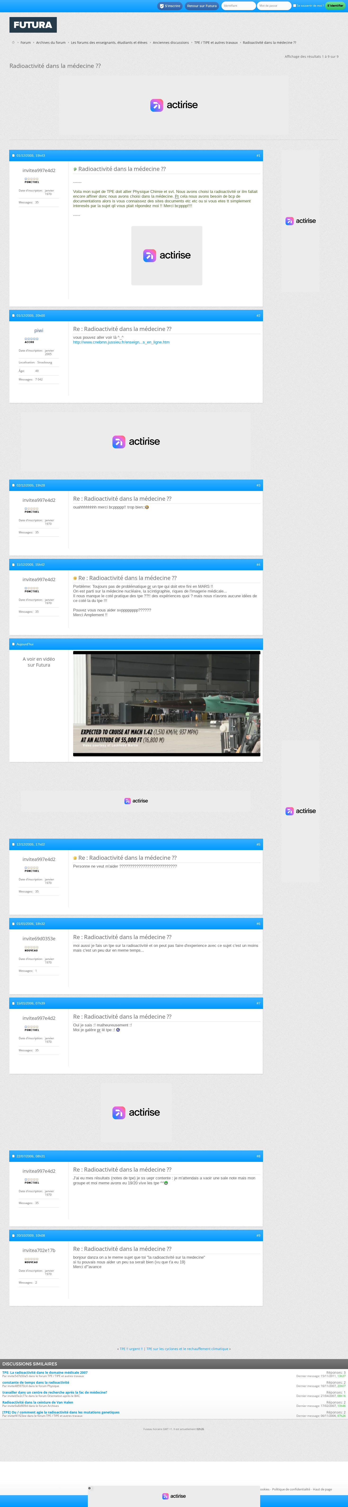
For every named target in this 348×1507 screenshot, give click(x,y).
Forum (26, 42)
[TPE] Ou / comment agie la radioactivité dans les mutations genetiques (61, 1412)
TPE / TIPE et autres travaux (216, 42)
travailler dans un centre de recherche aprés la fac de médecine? (54, 1392)
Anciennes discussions (171, 42)
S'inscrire (170, 6)
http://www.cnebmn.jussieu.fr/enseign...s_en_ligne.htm (121, 342)
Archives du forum (51, 42)
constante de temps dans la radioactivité (35, 1382)
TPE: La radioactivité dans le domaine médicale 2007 (45, 1372)
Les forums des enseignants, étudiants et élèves (109, 42)
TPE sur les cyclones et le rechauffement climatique (187, 1348)
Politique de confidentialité (291, 1489)
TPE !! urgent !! (131, 1348)
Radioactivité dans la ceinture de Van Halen (37, 1402)
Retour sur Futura (202, 6)
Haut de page (322, 1489)
